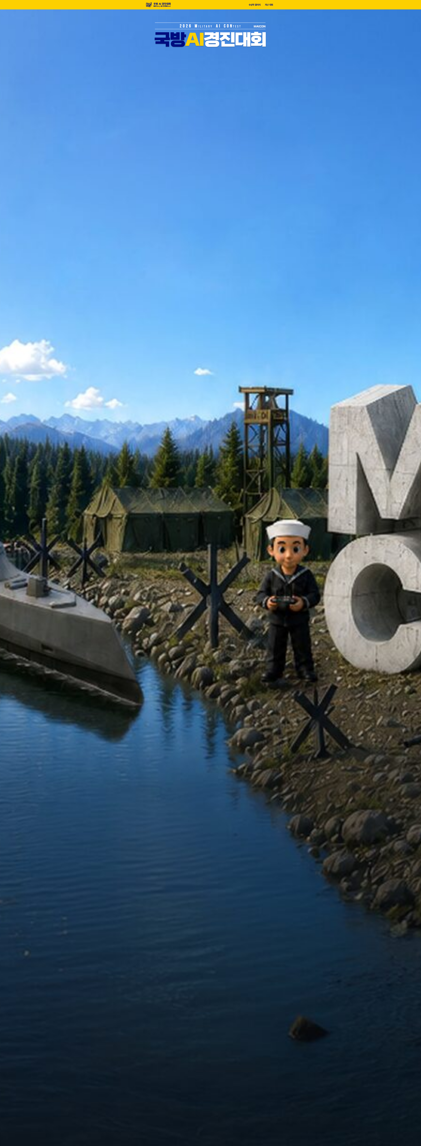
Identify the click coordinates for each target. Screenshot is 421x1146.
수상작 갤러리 (254, 4)
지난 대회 (269, 4)
